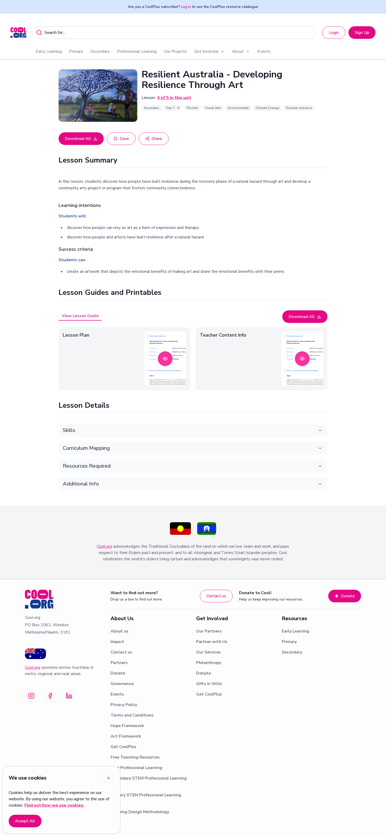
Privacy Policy (124, 705)
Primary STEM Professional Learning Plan (146, 798)
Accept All (25, 821)
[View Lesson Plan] (165, 358)
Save (124, 139)
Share (157, 139)
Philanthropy (208, 663)
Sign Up (362, 32)
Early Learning (49, 51)
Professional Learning (137, 51)
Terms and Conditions (132, 715)
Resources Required (87, 465)
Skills (69, 430)
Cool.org (104, 546)
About (238, 51)
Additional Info (81, 483)
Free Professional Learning (136, 768)
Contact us (216, 596)
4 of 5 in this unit (174, 98)
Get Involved (206, 51)
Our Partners (209, 631)
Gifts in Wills (209, 684)
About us (119, 631)
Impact (117, 642)
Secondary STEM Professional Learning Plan (149, 781)
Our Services (208, 652)
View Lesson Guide (80, 316)
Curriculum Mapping (86, 448)
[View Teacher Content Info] (302, 358)
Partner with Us (211, 642)
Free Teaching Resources (135, 757)
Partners (119, 663)
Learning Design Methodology (140, 812)
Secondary (99, 51)
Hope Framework (127, 726)
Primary (76, 51)
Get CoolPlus (123, 747)
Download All (78, 139)
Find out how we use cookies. (54, 805)
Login (334, 32)
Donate (348, 596)
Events (263, 51)
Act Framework (126, 736)
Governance (122, 684)
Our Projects (175, 51)
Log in (186, 6)
